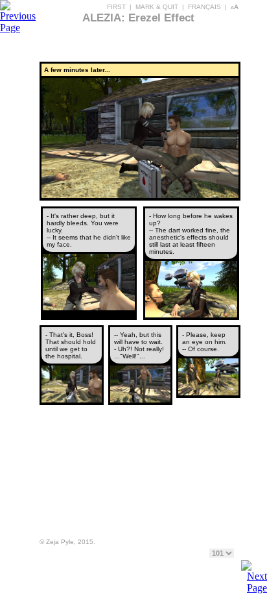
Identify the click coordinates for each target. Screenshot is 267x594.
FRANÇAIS (204, 6)
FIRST (116, 6)
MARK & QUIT (156, 6)
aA (234, 6)
